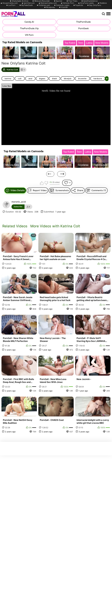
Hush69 (64, 7)
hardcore (97, 78)
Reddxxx (103, 3)
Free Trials (72, 1)
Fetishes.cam (44, 5)
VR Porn (29, 35)
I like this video (42, 183)
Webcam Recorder (42, 1)
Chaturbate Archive (20, 1)
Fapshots (79, 5)
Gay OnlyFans (95, 5)
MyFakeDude (27, 5)
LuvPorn (11, 5)
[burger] (108, 14)
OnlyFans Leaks (87, 3)
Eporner (59, 1)
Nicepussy (50, 7)
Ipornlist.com (29, 3)
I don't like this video (46, 183)
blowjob (67, 78)
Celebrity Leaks (62, 5)
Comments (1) (98, 190)
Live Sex (7, 86)
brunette (82, 78)
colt (19, 78)
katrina (8, 78)
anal (30, 78)
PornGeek (83, 28)
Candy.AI (29, 21)
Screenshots (62, 190)
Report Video (40, 190)
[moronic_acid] (6, 204)
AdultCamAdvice (90, 1)
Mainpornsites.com (49, 3)
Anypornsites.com (10, 3)
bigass (42, 78)
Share (80, 190)
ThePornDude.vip (29, 28)
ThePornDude (83, 21)
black (54, 78)
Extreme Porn (68, 3)
